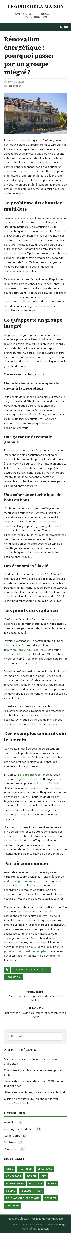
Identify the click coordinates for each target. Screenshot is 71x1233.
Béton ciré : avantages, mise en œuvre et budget (34, 1092)
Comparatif (13, 1176)
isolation (13, 977)
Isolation (35, 1183)
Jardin (52, 1183)
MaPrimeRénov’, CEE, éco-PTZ (25, 650)
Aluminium (25, 1168)
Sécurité (50, 1198)
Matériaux (10, 1142)
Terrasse (12, 1205)
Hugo (62, 1224)
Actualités (10, 1122)
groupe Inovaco (30, 775)
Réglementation (31, 1190)
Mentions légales (18, 1219)
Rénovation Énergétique (22, 1198)
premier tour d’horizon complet (25, 951)
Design (31, 1176)
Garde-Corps (12, 1136)
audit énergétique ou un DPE (23, 881)
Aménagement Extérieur (19, 1129)
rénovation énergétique (31, 969)
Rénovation (14, 86)
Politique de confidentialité (47, 1219)
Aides (9, 1168)
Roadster (42, 1229)
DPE (43, 1176)
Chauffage (45, 1168)
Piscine (10, 1190)
